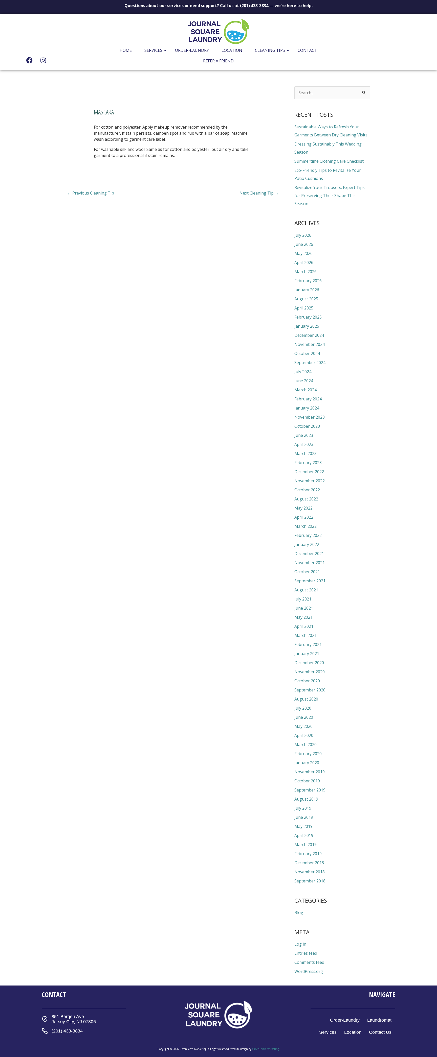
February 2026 (308, 280)
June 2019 (303, 817)
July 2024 (302, 371)
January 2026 (306, 290)
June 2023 (303, 435)
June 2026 (303, 244)
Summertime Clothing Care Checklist (329, 161)
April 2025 (303, 308)
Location (232, 50)
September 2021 (309, 581)
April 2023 (303, 444)
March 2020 (305, 744)
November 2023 (309, 417)
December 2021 (309, 553)
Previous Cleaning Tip (90, 193)
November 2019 (309, 772)
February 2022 (308, 535)
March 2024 (305, 390)
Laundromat (379, 1020)
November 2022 (309, 481)
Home (126, 50)
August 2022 (306, 499)
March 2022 (305, 526)
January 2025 (306, 326)
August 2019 (306, 799)
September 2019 (309, 790)
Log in (300, 944)
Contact (307, 50)
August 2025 (306, 299)
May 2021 (303, 617)
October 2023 (307, 426)
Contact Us (380, 1032)
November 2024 (309, 344)
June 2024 (303, 380)
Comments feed (309, 962)
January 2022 (306, 544)
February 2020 (308, 753)
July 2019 (302, 808)
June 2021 (303, 608)
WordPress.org (308, 971)
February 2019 (308, 853)
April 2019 (303, 835)
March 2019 (305, 844)
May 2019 (303, 826)
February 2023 (308, 462)
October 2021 (307, 571)
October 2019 (307, 781)
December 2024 (309, 335)
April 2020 (303, 735)
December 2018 (309, 863)
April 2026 (303, 262)
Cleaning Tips (270, 50)
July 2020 (302, 708)
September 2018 (309, 881)
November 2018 (309, 872)
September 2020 (309, 690)
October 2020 (307, 681)
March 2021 (305, 635)
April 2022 (303, 517)
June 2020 (303, 717)
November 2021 (309, 562)
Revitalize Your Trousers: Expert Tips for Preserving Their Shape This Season (329, 195)
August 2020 (306, 699)
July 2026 (302, 235)
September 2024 (309, 362)
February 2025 (308, 317)
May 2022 (303, 508)
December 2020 (309, 662)
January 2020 (306, 762)
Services (153, 50)
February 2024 (308, 399)
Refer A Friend (218, 61)
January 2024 (306, 408)
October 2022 (307, 490)
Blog (298, 912)
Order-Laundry (192, 50)
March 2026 (305, 271)
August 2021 (306, 590)
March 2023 (305, 453)
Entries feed (305, 953)
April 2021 (303, 626)
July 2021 (302, 599)
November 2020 (309, 672)
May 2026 (303, 253)
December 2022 (309, 471)
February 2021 (308, 644)
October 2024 (307, 353)
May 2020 (303, 726)
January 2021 (306, 653)
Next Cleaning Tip (259, 193)
